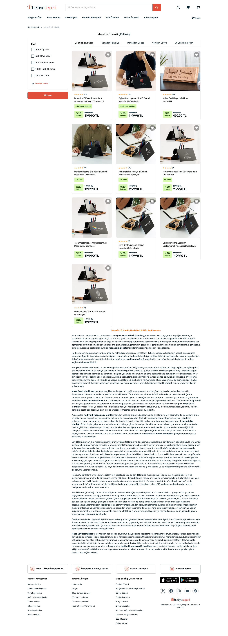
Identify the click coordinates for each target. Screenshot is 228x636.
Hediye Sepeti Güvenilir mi (83, 606)
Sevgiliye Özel (34, 17)
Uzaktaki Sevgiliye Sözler (127, 615)
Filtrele (47, 95)
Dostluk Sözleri (122, 584)
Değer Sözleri (121, 623)
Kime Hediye (53, 17)
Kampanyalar (151, 17)
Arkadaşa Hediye (34, 610)
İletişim (75, 589)
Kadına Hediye (33, 602)
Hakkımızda (77, 584)
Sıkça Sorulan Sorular (81, 593)
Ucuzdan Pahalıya (110, 43)
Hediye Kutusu (33, 615)
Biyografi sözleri (123, 606)
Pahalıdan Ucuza (135, 43)
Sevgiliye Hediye (34, 593)
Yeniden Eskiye (159, 43)
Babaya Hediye (34, 584)
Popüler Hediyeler (91, 17)
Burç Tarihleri (122, 602)
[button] (196, 18)
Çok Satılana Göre (84, 43)
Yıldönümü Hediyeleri (36, 589)
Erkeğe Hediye (33, 606)
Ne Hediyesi (71, 17)
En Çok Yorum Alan (184, 43)
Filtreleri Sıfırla (41, 84)
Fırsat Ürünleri (131, 17)
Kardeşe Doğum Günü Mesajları (129, 610)
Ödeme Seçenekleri (80, 602)
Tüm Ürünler (112, 17)
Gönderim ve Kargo (80, 597)
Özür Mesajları (122, 619)
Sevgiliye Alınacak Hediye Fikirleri (130, 589)
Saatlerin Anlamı (123, 597)
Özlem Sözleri (122, 593)
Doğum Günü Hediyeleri (37, 597)
